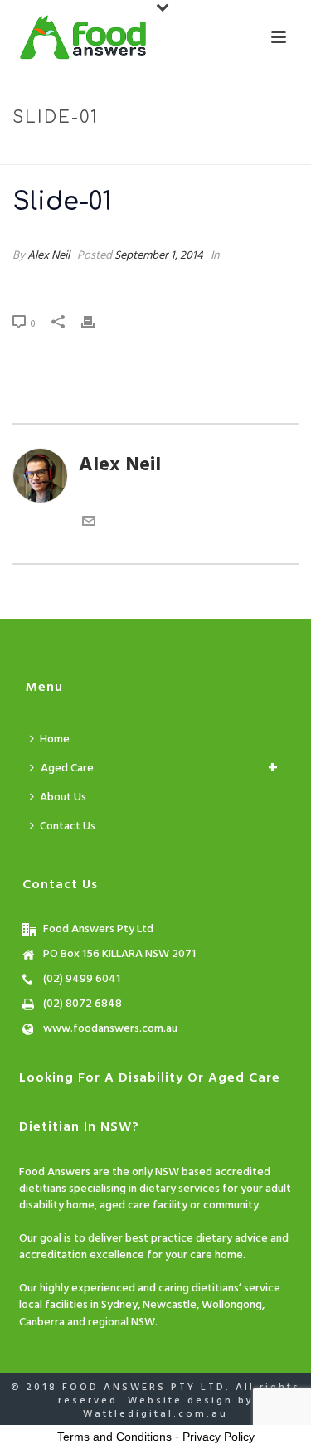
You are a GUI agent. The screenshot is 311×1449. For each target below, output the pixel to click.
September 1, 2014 (158, 255)
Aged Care (67, 768)
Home (94, 152)
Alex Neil (48, 255)
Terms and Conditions (114, 1436)
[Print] (96, 322)
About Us (63, 797)
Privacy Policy (218, 1436)
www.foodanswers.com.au (110, 1029)
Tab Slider (148, 152)
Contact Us (67, 826)
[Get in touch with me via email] (88, 522)
